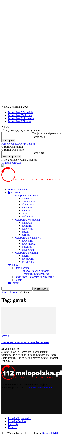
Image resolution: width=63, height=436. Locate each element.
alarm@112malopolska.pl (38, 387)
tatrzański (27, 246)
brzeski (25, 231)
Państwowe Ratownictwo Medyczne (34, 276)
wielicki (26, 210)
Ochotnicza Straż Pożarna (35, 273)
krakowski (27, 198)
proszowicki (28, 261)
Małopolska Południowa (21, 118)
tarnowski (27, 222)
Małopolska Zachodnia (20, 115)
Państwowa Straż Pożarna (35, 270)
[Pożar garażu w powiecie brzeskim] (28, 332)
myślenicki (27, 216)
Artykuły (15, 192)
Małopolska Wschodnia (20, 112)
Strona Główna (19, 189)
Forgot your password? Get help (18, 143)
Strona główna (9, 292)
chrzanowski (28, 201)
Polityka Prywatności (19, 418)
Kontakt (15, 282)
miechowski (28, 258)
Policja (18, 279)
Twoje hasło (38, 136)
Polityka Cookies (17, 421)
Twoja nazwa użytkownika (46, 133)
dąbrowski (27, 228)
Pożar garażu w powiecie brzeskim (25, 342)
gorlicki (26, 234)
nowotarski (27, 240)
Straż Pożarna (22, 267)
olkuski (25, 255)
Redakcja (13, 424)
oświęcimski (28, 204)
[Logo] (31, 180)
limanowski (28, 249)
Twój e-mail (38, 152)
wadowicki (27, 207)
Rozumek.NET (50, 433)
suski (24, 213)
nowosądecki (28, 243)
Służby (14, 264)
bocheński (27, 225)
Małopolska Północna (19, 121)
